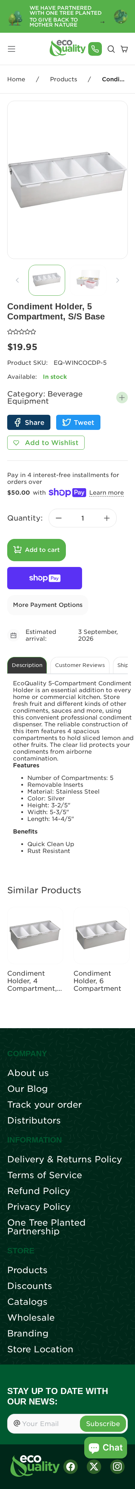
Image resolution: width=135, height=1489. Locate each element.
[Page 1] (46, 280)
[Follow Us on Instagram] (117, 1467)
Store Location (40, 1349)
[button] (122, 397)
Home (16, 79)
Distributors (34, 1120)
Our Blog (27, 1089)
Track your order (44, 1104)
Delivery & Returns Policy (64, 1159)
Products (63, 79)
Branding (28, 1333)
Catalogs (27, 1302)
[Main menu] (11, 49)
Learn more (106, 492)
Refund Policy (38, 1191)
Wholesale (31, 1317)
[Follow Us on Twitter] (94, 1467)
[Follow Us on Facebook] (70, 1467)
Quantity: (25, 518)
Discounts (29, 1286)
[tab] (47, 280)
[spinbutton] (82, 518)
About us (28, 1073)
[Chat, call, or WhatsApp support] (95, 49)
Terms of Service (44, 1175)
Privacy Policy (39, 1207)
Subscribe (103, 1423)
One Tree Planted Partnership (46, 1227)
